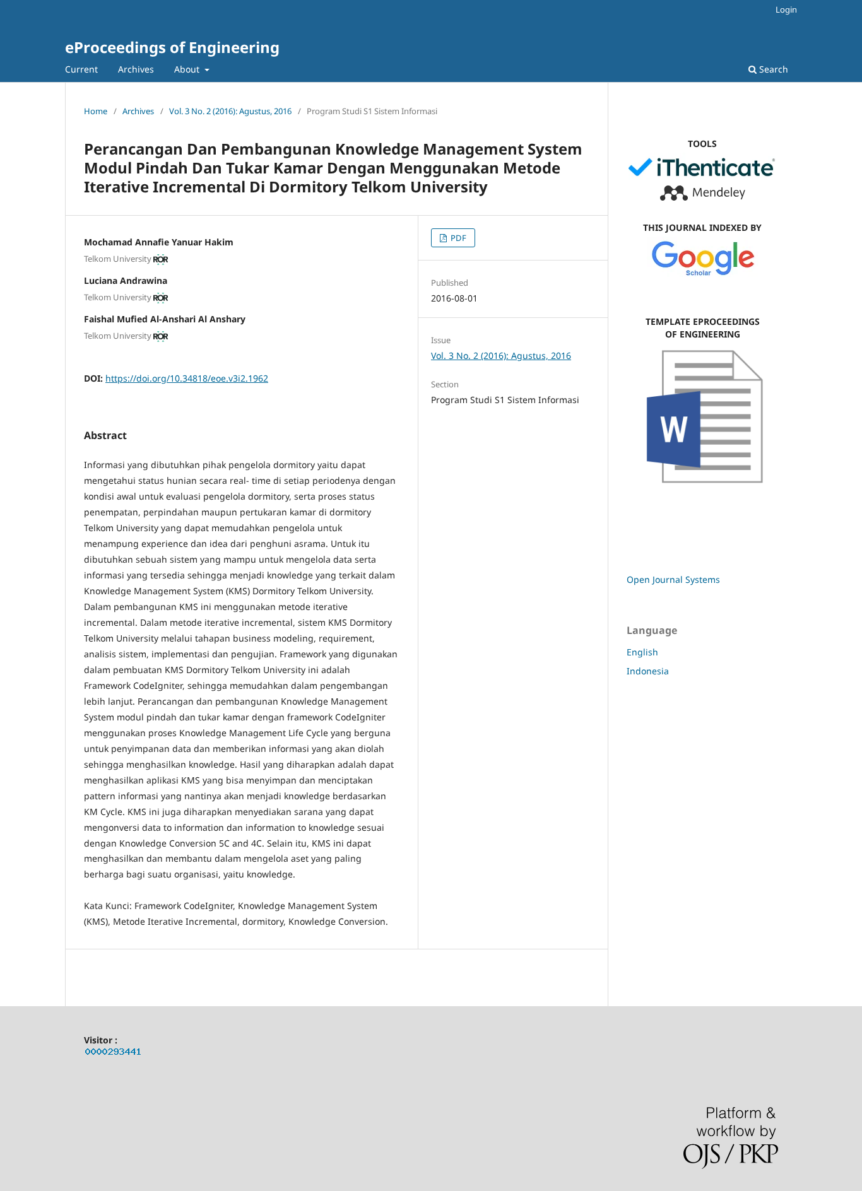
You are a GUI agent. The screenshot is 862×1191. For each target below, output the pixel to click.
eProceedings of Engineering (172, 47)
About (188, 69)
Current (81, 69)
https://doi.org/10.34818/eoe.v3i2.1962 (186, 378)
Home (95, 111)
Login (786, 9)
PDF (457, 237)
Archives (136, 69)
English (642, 652)
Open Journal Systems (673, 579)
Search (772, 69)
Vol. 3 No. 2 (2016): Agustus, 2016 (230, 111)
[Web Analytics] (113, 1054)
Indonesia (648, 671)
